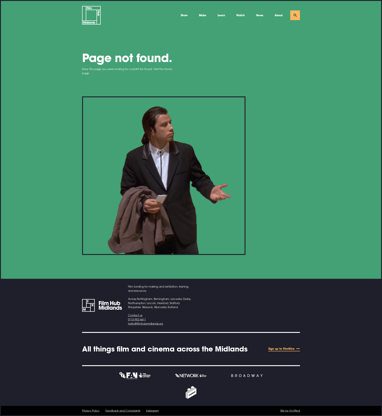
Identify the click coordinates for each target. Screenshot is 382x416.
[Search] (295, 15)
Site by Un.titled (290, 410)
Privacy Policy (91, 410)
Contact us (135, 315)
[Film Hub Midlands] (91, 15)
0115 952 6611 (137, 319)
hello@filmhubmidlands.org (145, 323)
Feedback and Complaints (122, 410)
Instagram (152, 410)
